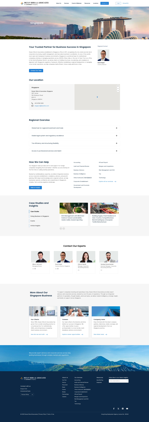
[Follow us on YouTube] (127, 408)
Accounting (77, 162)
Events (32, 221)
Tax (100, 174)
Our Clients (35, 319)
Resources (87, 3)
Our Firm (64, 380)
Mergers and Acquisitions (106, 166)
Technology (102, 177)
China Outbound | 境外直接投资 (83, 177)
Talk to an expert (36, 363)
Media (63, 392)
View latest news (99, 334)
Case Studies (34, 211)
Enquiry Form (23, 388)
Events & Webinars (76, 3)
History (64, 382)
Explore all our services (106, 181)
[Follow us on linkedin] (123, 408)
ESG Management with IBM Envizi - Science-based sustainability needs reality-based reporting (73, 218)
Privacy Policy (42, 414)
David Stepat (58, 264)
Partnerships (65, 394)
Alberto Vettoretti (37, 264)
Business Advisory (79, 170)
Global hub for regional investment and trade (47, 128)
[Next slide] (64, 228)
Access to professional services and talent (46, 151)
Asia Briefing (100, 380)
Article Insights (35, 225)
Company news (99, 319)
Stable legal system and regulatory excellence (48, 136)
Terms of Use (50, 414)
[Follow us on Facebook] (114, 408)
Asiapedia (99, 382)
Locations (95, 3)
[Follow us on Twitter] (118, 408)
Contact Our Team (36, 70)
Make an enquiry (35, 187)
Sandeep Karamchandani (107, 264)
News (63, 387)
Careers (65, 319)
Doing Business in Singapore (39, 216)
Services (66, 3)
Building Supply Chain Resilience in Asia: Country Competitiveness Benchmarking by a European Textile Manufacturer (104, 219)
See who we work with (38, 334)
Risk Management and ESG (107, 170)
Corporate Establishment (81, 181)
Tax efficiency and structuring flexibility (45, 143)
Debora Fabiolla (82, 264)
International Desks (25, 391)
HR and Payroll (103, 162)
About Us (58, 3)
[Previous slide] (61, 228)
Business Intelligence (80, 174)
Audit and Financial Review (81, 166)
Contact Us (105, 3)
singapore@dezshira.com (42, 106)
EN (126, 3)
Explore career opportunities (71, 334)
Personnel (64, 384)
